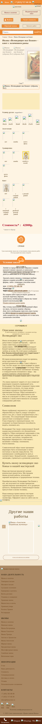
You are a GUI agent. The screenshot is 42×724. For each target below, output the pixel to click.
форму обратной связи (17, 291)
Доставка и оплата (7, 678)
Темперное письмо (7, 581)
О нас (3, 666)
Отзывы (4, 681)
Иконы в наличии (10, 12)
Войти (9, 20)
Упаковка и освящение (9, 597)
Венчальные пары (7, 656)
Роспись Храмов (7, 609)
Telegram (16, 721)
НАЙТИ (37, 32)
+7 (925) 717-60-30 (14, 286)
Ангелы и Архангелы (8, 637)
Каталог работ (31, 26)
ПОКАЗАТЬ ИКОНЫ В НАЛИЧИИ (20, 557)
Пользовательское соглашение (11, 684)
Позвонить (5, 722)
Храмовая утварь (7, 606)
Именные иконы (7, 625)
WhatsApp (27, 721)
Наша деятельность (7, 669)
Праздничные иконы (8, 647)
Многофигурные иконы (9, 650)
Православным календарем (14, 303)
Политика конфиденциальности (21, 710)
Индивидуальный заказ (31, 12)
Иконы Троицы (6, 634)
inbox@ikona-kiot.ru (8, 700)
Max (34, 721)
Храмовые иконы (7, 600)
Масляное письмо (7, 584)
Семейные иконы (7, 653)
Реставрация (5, 612)
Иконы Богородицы (8, 628)
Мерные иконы (6, 644)
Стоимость (5, 672)
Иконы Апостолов (7, 641)
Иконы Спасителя (7, 631)
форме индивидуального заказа (23, 313)
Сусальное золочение (8, 588)
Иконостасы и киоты (8, 603)
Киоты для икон (6, 594)
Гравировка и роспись (9, 591)
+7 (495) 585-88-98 (7, 694)
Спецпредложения (7, 675)
